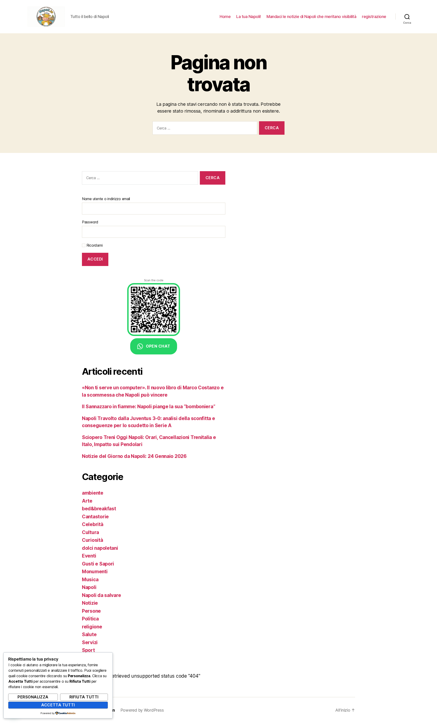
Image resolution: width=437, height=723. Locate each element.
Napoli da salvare (101, 595)
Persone (91, 611)
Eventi (89, 556)
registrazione (374, 16)
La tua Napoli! (248, 16)
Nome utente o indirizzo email (106, 198)
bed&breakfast (99, 508)
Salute (89, 634)
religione (92, 627)
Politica (90, 619)
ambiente (92, 493)
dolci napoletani (100, 548)
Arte (87, 501)
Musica (90, 579)
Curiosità (92, 540)
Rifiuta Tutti (84, 697)
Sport (88, 650)
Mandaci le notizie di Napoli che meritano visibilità (311, 16)
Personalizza (33, 697)
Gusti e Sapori (98, 564)
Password (90, 222)
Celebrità (92, 524)
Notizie (90, 603)
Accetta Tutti (58, 705)
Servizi (90, 642)
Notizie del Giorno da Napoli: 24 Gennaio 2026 (134, 456)
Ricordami (93, 245)
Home (225, 16)
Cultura (90, 532)
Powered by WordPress (142, 710)
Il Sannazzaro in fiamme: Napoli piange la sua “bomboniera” (148, 406)
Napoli (89, 587)
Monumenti (95, 571)
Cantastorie (95, 516)
